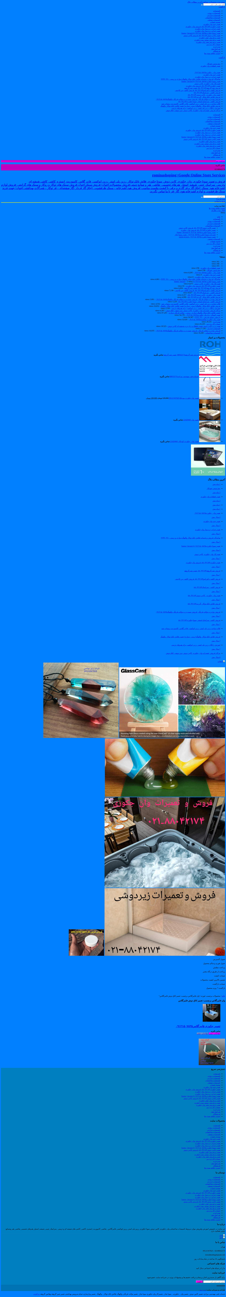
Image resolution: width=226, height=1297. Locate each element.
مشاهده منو (220, 161)
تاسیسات (216, 11)
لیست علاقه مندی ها (212, 53)
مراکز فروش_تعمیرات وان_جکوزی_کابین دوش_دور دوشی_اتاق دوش (193, 110)
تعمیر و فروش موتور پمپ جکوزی (207, 40)
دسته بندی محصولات (217, 2)
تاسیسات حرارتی (213, 15)
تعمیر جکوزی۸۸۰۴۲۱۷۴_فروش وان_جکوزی (203, 27)
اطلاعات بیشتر (214, 1034)
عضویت (199, 1282)
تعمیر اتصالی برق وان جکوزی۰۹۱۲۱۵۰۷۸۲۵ (203, 315)
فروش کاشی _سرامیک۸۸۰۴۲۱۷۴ (207, 93)
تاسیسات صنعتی (213, 20)
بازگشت (222, 7)
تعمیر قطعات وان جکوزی (210, 66)
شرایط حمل (215, 49)
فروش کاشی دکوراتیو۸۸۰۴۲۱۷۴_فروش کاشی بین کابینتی (197, 90)
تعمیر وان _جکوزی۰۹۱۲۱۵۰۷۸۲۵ (207, 72)
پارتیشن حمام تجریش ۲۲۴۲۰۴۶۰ (207, 317)
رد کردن (36, 1294)
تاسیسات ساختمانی (212, 18)
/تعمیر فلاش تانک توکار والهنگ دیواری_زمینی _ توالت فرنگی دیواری (194, 313)
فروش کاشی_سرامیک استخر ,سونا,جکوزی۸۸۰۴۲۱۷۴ (199, 102)
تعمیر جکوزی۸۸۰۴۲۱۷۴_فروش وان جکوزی (203, 86)
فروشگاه (216, 51)
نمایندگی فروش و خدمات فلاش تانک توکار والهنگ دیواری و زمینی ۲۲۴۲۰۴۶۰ (190, 79)
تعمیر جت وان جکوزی (211, 24)
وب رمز (203, 1290)
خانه (223, 996)
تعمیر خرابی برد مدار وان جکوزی (207, 29)
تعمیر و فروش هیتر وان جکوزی (208, 42)
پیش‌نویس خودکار (213, 64)
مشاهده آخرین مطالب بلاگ (197, 2)
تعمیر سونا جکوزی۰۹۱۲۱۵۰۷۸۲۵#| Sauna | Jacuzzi (200, 33)
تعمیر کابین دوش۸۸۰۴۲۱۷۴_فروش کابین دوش (201, 35)
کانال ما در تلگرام (218, 211)
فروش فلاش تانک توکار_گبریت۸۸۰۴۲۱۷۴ (204, 97)
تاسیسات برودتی (213, 13)
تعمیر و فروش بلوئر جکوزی (209, 38)
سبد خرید (216, 47)
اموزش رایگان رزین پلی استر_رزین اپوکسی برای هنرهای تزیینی (195, 108)
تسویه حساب (215, 22)
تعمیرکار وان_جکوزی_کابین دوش (207, 84)
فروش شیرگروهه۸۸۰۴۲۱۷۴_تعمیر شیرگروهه (202, 88)
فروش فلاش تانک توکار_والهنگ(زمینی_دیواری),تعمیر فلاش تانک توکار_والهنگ (190, 106)
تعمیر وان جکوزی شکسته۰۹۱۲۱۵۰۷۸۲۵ (204, 320)
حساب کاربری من (213, 44)
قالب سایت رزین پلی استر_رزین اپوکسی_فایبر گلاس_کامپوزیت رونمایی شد (190, 104)
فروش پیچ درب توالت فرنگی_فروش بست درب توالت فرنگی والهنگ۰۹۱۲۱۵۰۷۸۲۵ (188, 99)
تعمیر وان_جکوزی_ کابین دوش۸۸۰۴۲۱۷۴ (204, 95)
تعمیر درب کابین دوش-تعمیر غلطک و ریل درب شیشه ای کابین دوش (194, 326)
